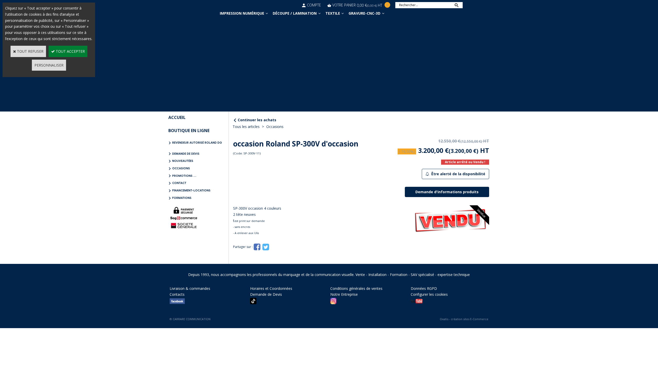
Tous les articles (246, 126)
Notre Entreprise (344, 294)
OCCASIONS (181, 168)
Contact (179, 183)
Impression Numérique (242, 13)
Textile (332, 13)
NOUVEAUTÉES (182, 161)
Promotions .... (184, 176)
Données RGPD (424, 288)
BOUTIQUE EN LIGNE (188, 130)
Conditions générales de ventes (356, 288)
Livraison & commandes (190, 288)
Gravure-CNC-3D (364, 13)
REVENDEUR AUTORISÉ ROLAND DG (197, 142)
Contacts (177, 294)
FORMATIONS (181, 198)
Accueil (177, 117)
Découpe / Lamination (295, 13)
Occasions (275, 126)
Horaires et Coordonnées (271, 288)
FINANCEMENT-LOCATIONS (191, 190)
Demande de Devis (185, 153)
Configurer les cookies (429, 294)
